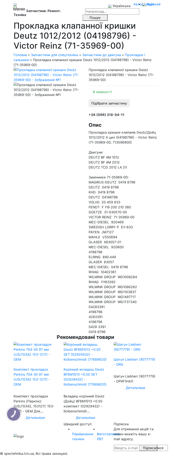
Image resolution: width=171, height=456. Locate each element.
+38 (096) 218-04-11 (106, 115)
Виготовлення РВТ (108, 436)
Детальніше (35, 417)
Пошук (95, 18)
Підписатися (150, 448)
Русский (153, 4)
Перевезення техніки (82, 436)
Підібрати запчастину (109, 103)
